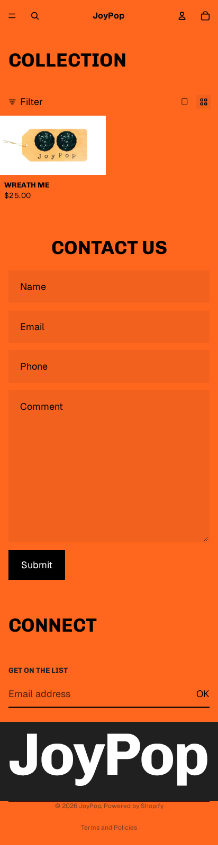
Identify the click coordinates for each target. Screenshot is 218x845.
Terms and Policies (109, 827)
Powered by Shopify (134, 806)
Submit (36, 565)
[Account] (182, 15)
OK (203, 694)
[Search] (35, 15)
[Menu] (12, 16)
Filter (31, 102)
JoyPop (90, 806)
